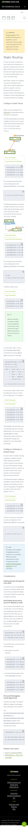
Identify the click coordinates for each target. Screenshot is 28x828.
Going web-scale (14, 804)
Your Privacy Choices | (14, 822)
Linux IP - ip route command (13, 752)
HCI (14, 798)
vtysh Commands (10, 295)
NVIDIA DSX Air (14, 787)
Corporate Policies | (6, 827)
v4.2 (22, 12)
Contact (22, 827)
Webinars (14, 806)
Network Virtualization (14, 795)
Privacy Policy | (5, 822)
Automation (14, 793)
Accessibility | (13, 825)
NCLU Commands (10, 157)
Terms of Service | (5, 825)
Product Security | (15, 827)
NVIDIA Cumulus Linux (14, 782)
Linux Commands (10, 404)
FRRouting (7, 112)
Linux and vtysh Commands (13, 161)
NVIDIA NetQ (14, 784)
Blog (14, 809)
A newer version (10, 35)
